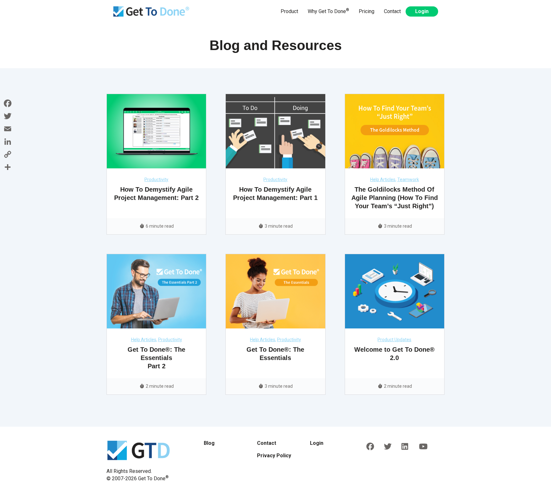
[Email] (7, 128)
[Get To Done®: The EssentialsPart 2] (156, 290)
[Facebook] (7, 103)
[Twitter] (7, 116)
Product (289, 11)
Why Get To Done (328, 11)
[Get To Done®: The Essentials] (275, 290)
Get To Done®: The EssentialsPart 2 (156, 358)
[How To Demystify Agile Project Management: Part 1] (275, 130)
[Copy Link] (7, 154)
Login (422, 11)
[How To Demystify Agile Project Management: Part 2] (156, 130)
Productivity (156, 179)
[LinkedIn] (7, 141)
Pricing (366, 11)
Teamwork (408, 179)
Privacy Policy (274, 455)
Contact (392, 11)
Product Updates (394, 339)
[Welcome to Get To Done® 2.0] (394, 290)
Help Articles (382, 179)
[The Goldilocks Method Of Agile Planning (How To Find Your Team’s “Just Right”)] (394, 130)
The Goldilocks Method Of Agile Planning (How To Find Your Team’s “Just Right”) (394, 198)
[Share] (7, 167)
